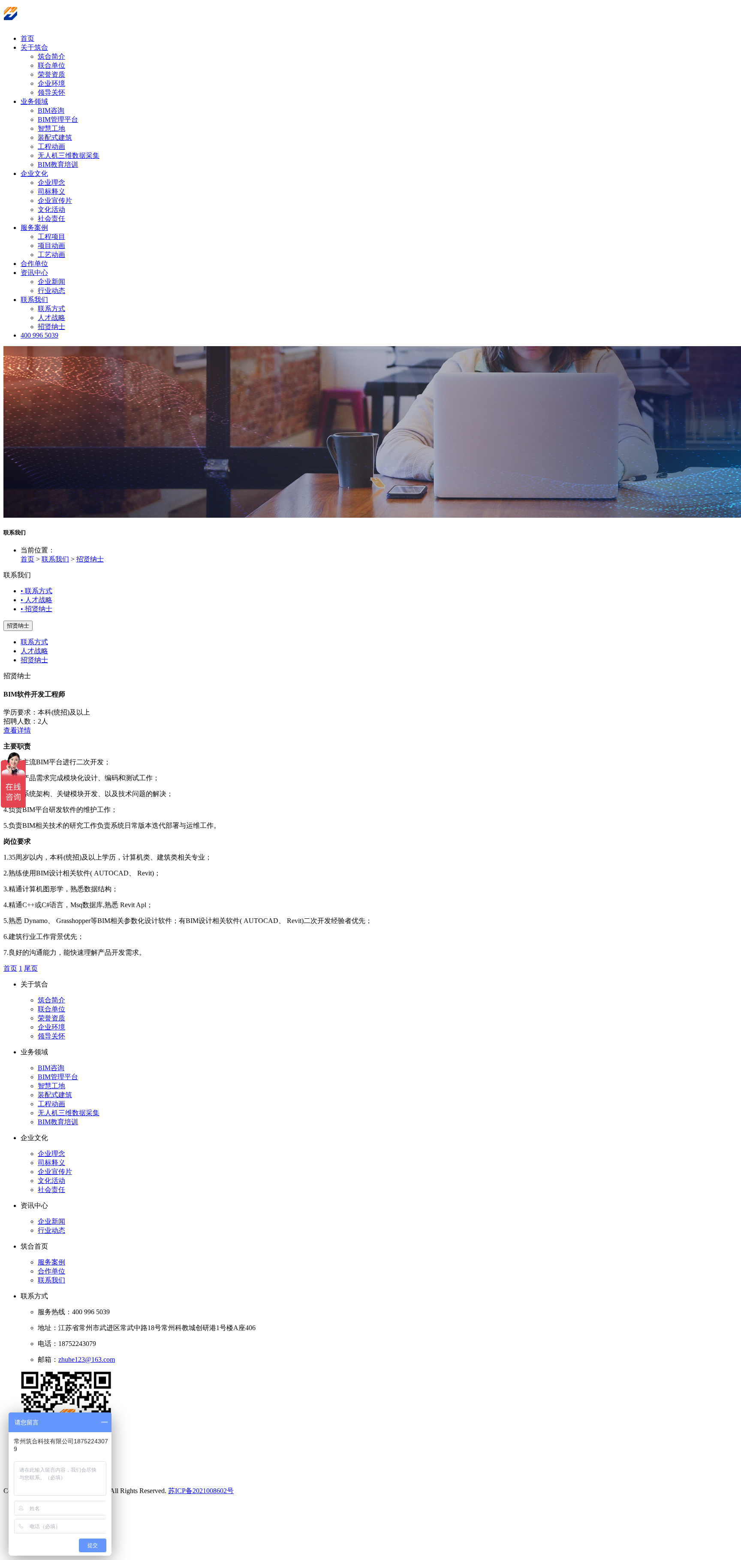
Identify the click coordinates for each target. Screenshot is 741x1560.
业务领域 (34, 101)
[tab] (370, 712)
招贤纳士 (51, 326)
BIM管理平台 (58, 119)
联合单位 (51, 65)
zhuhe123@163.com (86, 1359)
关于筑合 (34, 47)
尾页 (31, 968)
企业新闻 (51, 281)
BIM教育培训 (58, 164)
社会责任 (51, 218)
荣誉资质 (51, 74)
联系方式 (51, 308)
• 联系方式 (36, 590)
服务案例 (34, 227)
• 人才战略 (36, 599)
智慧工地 (51, 128)
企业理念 (51, 182)
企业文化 (34, 173)
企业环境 (51, 83)
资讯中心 (34, 272)
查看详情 (17, 730)
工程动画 (51, 146)
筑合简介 (51, 56)
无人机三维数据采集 (68, 155)
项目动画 (51, 245)
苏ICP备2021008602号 (201, 1490)
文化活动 (51, 209)
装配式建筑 (55, 137)
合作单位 (34, 263)
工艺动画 (51, 254)
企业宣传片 (55, 200)
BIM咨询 (51, 110)
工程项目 (51, 236)
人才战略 (51, 317)
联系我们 (34, 299)
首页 (27, 38)
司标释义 (51, 191)
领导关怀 (51, 92)
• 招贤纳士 (36, 609)
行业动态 (51, 290)
